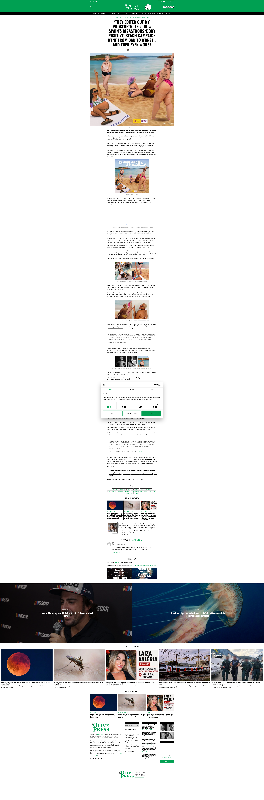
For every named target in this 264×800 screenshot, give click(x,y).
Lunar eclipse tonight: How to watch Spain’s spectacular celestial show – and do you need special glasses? (115, 516)
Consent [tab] (111, 389)
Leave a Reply (137, 540)
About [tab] (152, 389)
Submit (167, 761)
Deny (112, 413)
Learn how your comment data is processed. (143, 565)
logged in (117, 562)
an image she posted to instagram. (141, 320)
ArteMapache (123, 489)
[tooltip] (164, 7)
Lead (125, 17)
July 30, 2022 (139, 451)
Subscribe (162, 1)
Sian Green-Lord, (120, 238)
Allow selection (132, 413)
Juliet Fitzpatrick (112, 491)
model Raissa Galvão (144, 429)
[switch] (124, 407)
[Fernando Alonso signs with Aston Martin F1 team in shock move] (119, 573)
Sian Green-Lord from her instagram (128, 281)
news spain (120, 491)
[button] (138, 725)
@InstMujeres (150, 338)
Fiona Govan (134, 49)
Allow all (152, 413)
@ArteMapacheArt (114, 339)
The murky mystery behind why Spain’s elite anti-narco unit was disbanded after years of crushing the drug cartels (235, 683)
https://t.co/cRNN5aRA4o (143, 339)
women (136, 493)
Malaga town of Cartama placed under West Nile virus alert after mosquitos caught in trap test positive (132, 516)
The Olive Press (129, 493)
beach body (130, 489)
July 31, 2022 (132, 342)
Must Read (129, 17)
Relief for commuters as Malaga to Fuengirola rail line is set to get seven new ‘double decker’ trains (184, 683)
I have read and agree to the (168, 756)
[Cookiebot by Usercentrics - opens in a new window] (155, 385)
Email (162, 746)
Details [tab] (132, 389)
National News (137, 17)
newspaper (127, 491)
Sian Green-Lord (147, 491)
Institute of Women (139, 457)
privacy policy (167, 757)
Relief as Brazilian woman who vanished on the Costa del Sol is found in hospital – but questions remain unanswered (148, 516)
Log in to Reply (116, 552)
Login (170, 1)
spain (154, 491)
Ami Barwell (115, 489)
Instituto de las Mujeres (146, 489)
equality (136, 489)
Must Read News (126, 479)
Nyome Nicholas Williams (137, 491)
